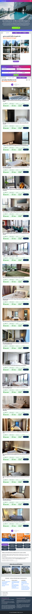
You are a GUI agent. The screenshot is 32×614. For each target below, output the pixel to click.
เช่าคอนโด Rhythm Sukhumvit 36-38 (24, 582)
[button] (31, 1)
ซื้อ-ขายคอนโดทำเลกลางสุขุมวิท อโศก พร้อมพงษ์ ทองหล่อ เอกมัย (15, 585)
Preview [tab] (24, 32)
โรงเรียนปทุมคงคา (19, 544)
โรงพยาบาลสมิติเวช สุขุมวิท (27, 547)
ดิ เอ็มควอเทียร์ (12, 546)
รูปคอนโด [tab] (7, 32)
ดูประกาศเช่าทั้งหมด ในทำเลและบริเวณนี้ (5, 544)
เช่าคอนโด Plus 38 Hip (24, 586)
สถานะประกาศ (4, 67)
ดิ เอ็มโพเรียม (5, 546)
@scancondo (6, 601)
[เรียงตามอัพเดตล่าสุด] (29, 80)
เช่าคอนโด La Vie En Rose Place (25, 584)
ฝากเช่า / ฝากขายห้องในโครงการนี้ (5, 585)
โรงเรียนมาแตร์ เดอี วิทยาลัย (12, 544)
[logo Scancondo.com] (4, 1)
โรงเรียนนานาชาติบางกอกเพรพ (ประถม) (27, 544)
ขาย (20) (22, 77)
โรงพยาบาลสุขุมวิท (12, 548)
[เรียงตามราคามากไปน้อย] (28, 80)
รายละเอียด (25, 105)
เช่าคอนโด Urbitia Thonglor (25, 587)
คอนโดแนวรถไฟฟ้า (5, 592)
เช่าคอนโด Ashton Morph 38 (25, 588)
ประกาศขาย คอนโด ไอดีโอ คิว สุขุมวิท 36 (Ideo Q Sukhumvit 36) (6, 582)
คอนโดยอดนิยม (4, 595)
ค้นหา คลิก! (16, 74)
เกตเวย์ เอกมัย (19, 546)
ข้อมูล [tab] (16, 32)
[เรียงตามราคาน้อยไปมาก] (26, 80)
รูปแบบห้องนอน (18, 67)
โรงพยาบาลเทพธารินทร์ (5, 549)
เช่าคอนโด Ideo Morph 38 (25, 589)
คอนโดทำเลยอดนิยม (5, 593)
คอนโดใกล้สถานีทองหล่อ (15, 588)
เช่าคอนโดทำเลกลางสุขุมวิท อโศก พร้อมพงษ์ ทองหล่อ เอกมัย (15, 582)
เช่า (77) (11, 77)
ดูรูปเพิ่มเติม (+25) (16, 61)
